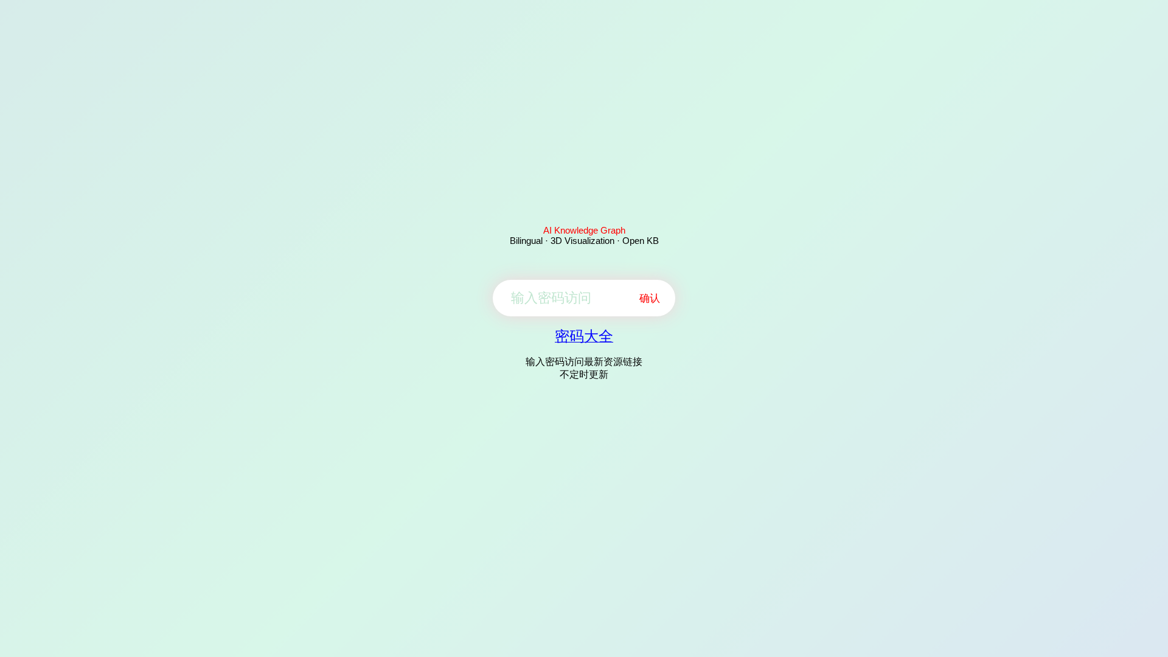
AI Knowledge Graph (584, 230)
